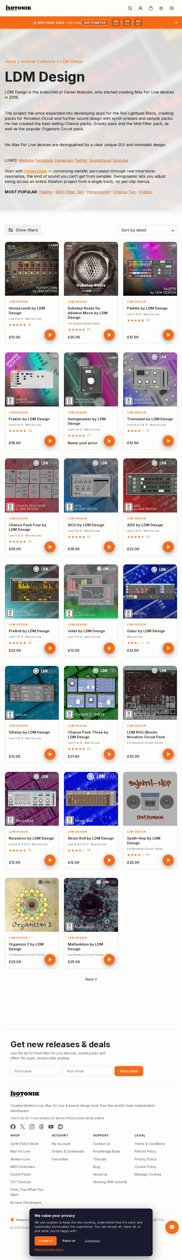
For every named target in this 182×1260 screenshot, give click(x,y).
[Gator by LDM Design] (150, 591)
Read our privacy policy (49, 1249)
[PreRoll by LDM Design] (32, 591)
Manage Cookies (148, 1174)
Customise (92, 1240)
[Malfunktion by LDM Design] (91, 905)
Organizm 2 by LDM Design (26, 946)
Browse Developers (26, 1202)
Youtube (120, 160)
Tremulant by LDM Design (150, 419)
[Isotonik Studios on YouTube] (51, 1126)
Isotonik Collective (38, 61)
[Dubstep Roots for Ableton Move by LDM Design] (91, 269)
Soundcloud (100, 160)
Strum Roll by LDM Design (91, 838)
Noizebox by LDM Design (31, 838)
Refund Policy (145, 1151)
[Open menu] (171, 8)
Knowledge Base (106, 1151)
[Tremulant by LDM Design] (150, 379)
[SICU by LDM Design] (91, 485)
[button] (23, 230)
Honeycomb (35, 171)
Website (26, 160)
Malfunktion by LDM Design (85, 946)
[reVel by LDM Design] (91, 591)
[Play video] (50, 334)
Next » (91, 979)
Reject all (69, 1240)
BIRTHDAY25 (95, 22)
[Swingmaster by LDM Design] (91, 379)
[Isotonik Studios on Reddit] (60, 1126)
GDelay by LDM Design (29, 732)
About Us (100, 1174)
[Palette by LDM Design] (150, 269)
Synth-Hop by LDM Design (143, 840)
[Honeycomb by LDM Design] (32, 269)
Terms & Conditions (150, 1144)
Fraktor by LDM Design (29, 419)
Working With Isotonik (110, 1182)
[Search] (130, 8)
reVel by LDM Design (86, 631)
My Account (61, 1144)
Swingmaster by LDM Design (87, 421)
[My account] (140, 8)
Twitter (81, 160)
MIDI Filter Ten (70, 191)
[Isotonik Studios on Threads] (41, 1126)
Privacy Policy (146, 1159)
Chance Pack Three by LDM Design (88, 734)
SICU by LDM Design (86, 525)
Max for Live (20, 1151)
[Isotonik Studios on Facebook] (13, 1126)
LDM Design (18, 301)
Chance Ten (124, 191)
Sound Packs (20, 1174)
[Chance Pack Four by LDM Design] (32, 485)
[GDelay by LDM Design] (32, 693)
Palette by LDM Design (147, 308)
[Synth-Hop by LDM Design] (150, 799)
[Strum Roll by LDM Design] (91, 799)
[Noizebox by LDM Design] (32, 799)
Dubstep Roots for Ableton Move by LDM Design (88, 313)
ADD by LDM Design (145, 525)
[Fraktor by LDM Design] (32, 379)
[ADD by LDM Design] (150, 485)
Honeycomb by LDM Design (27, 310)
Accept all (46, 1240)
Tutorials (99, 1159)
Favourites (60, 1159)
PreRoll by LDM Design (29, 631)
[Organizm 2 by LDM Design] (32, 905)
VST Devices (20, 1182)
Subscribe (129, 1071)
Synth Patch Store (24, 1144)
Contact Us (101, 1144)
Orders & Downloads (68, 1151)
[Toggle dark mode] (161, 8)
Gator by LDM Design (146, 631)
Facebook (44, 160)
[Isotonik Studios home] (19, 8)
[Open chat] (172, 1227)
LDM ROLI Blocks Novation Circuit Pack (146, 734)
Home (10, 61)
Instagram (64, 160)
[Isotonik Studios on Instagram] (32, 1126)
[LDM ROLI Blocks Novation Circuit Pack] (150, 693)
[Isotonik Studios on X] (22, 1126)
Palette (45, 191)
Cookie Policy (145, 1167)
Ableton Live (20, 1159)
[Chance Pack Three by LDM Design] (91, 693)
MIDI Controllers (22, 1167)
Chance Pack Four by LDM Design (27, 527)
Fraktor (146, 191)
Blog (96, 1167)
